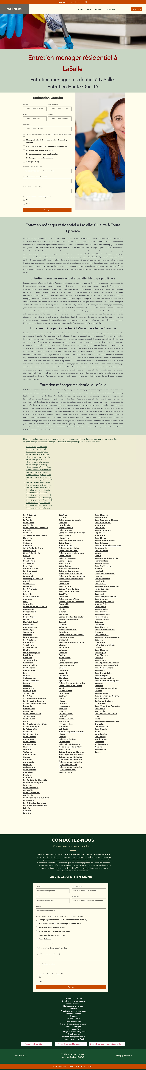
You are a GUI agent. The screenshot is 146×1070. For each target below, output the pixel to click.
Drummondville (66, 637)
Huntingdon (100, 581)
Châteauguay (29, 678)
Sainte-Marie (101, 591)
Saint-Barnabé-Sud (32, 714)
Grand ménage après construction (73, 1024)
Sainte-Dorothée (31, 596)
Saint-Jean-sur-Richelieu (35, 535)
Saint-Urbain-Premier (105, 540)
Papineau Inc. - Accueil (73, 998)
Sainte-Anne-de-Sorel (69, 589)
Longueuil (28, 576)
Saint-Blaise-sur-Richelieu (35, 528)
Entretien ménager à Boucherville (39, 500)
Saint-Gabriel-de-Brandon (71, 540)
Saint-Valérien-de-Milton (35, 724)
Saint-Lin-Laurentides (69, 571)
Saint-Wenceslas (102, 614)
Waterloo (27, 752)
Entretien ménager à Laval (36, 492)
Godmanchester (102, 579)
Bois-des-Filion (30, 665)
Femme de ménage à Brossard (38, 482)
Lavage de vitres (73, 1019)
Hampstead (28, 624)
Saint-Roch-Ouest (67, 558)
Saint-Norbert (65, 530)
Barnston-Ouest (66, 665)
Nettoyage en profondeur (73, 1006)
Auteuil (26, 581)
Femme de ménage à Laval (37, 472)
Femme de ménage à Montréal (38, 470)
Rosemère (28, 663)
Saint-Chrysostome (104, 566)
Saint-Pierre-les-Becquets (107, 680)
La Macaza (99, 742)
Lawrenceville (101, 726)
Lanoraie (63, 523)
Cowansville (29, 762)
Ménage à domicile (73, 1021)
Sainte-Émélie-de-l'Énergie (71, 752)
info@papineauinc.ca (124, 1056)
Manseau (99, 683)
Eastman (63, 696)
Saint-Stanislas (101, 635)
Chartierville (100, 703)
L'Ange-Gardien (102, 619)
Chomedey (28, 599)
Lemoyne (27, 566)
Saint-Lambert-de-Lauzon (107, 586)
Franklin (98, 568)
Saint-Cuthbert (66, 528)
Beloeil (26, 556)
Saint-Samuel (101, 612)
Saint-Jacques (65, 561)
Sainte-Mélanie (66, 545)
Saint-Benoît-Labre (104, 673)
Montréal (27, 635)
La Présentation (30, 729)
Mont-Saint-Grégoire (33, 782)
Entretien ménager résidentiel (73, 1037)
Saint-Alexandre (30, 788)
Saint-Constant (30, 515)
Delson (26, 683)
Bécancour (64, 607)
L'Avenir (62, 624)
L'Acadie (27, 530)
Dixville (62, 668)
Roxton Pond (29, 754)
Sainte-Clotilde (102, 563)
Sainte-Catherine (31, 680)
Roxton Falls (29, 709)
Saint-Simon (29, 716)
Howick (98, 576)
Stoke (97, 719)
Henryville (28, 790)
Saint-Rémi (28, 523)
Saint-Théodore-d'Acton (34, 703)
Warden (27, 749)
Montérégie (28, 800)
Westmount (29, 632)
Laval (25, 602)
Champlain (100, 642)
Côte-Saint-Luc (30, 627)
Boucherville (29, 561)
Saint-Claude (101, 729)
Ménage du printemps (73, 1029)
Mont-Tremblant (66, 719)
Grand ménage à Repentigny (37, 454)
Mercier (26, 675)
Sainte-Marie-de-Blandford (71, 602)
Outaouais (99, 624)
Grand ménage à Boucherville (38, 457)
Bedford (27, 775)
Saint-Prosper (101, 675)
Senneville (28, 604)
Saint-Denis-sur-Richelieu (71, 579)
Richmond (64, 647)
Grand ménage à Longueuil (37, 452)
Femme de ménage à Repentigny (39, 477)
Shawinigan (100, 653)
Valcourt (63, 653)
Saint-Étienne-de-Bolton (70, 686)
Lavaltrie (27, 813)
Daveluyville (100, 607)
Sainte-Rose (29, 584)
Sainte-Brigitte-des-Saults (71, 617)
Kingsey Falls (101, 604)
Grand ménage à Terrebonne (37, 462)
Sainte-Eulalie (101, 609)
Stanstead (63, 678)
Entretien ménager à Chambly (38, 508)
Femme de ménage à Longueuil (38, 475)
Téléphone (52, 115)
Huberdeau (64, 706)
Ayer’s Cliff (64, 680)
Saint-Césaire (29, 742)
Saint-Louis (28, 693)
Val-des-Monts (101, 617)
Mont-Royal (28, 630)
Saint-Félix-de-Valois (68, 551)
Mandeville (64, 538)
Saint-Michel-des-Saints (70, 744)
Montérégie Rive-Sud (33, 579)
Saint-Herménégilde (68, 663)
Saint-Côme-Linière (104, 668)
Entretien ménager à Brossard (38, 503)
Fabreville (27, 594)
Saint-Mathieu (101, 515)
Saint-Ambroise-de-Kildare (71, 553)
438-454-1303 (80, 2)
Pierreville (63, 596)
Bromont (27, 760)
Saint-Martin (100, 670)
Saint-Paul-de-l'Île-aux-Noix (36, 798)
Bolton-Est (64, 693)
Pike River (28, 772)
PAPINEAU (15, 9)
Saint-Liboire (29, 719)
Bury (97, 716)
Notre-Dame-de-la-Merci (70, 747)
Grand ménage (74, 1034)
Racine (62, 655)
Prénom (26, 104)
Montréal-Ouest (30, 622)
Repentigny (28, 642)
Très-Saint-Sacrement (105, 574)
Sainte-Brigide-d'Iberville (35, 780)
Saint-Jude (28, 696)
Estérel (98, 752)
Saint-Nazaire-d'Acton (33, 701)
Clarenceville (101, 548)
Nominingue (101, 739)
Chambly (27, 545)
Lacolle (98, 556)
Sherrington (100, 535)
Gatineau (99, 622)
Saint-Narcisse (101, 627)
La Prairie (27, 520)
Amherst (63, 709)
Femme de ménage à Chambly (38, 487)
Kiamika (98, 747)
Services (73, 1008)
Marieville (27, 538)
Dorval (26, 619)
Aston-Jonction (102, 698)
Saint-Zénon (65, 749)
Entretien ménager (73, 1026)
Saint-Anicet (100, 584)
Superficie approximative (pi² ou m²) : (35, 177)
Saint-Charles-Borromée (34, 803)
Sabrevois (27, 785)
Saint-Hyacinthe (30, 734)
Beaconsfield (29, 612)
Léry (25, 673)
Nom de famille (54, 104)
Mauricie (99, 658)
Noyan (98, 553)
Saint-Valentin (101, 551)
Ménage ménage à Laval (36, 449)
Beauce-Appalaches (104, 602)
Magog (62, 701)
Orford (62, 698)
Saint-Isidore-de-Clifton (106, 714)
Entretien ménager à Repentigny (39, 498)
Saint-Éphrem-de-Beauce (107, 663)
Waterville (64, 673)
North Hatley (65, 658)
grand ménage (31, 442)
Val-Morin (63, 726)
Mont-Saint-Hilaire (32, 553)
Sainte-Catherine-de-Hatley (72, 683)
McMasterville (29, 551)
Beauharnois (29, 670)
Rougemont (29, 739)
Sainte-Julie (28, 558)
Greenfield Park (30, 568)
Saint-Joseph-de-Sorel (69, 591)
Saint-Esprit (64, 563)
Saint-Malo (100, 709)
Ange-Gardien (30, 744)
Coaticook (63, 675)
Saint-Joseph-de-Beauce (106, 596)
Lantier (62, 737)
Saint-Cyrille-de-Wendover (71, 635)
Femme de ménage (73, 1014)
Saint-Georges (101, 599)
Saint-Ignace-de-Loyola (70, 520)
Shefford (27, 747)
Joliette (26, 808)
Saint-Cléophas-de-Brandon (72, 533)
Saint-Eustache (30, 647)
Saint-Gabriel (65, 543)
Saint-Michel (100, 538)
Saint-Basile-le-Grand (33, 548)
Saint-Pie (27, 731)
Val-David (63, 729)
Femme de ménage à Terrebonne (39, 485)
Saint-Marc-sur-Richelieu (71, 574)
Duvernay (27, 586)
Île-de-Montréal (30, 637)
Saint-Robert (65, 586)
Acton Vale (28, 711)
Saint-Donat (100, 749)
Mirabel (26, 650)
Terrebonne (28, 645)
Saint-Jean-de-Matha (69, 548)
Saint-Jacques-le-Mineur (106, 520)
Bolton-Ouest (65, 691)
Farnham (27, 777)
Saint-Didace (65, 535)
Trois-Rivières (101, 655)
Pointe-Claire (29, 617)
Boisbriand (28, 655)
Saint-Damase (29, 737)
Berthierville (65, 525)
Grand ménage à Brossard (36, 459)
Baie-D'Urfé (28, 609)
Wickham (63, 627)
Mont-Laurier (101, 734)
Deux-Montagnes (31, 653)
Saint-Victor (100, 660)
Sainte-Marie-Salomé (69, 568)
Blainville (27, 658)
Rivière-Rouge (101, 744)
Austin (62, 688)
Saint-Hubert (29, 563)
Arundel (63, 703)
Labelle (62, 711)
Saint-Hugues (29, 691)
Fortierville (64, 604)
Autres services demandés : (32, 167)
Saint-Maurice (101, 650)
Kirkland (27, 614)
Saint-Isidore (29, 668)
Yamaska (27, 686)
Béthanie (27, 706)
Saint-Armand (29, 770)
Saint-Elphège (101, 693)
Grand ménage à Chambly (36, 464)
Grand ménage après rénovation (73, 1011)
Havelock (99, 571)
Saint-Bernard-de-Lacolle (106, 558)
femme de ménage (47, 442)
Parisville (99, 686)
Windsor (63, 650)
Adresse (26, 124)
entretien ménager (66, 442)
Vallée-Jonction (102, 589)
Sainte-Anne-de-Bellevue (35, 607)
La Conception (66, 714)
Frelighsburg (29, 767)
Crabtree (27, 810)
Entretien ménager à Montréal (38, 490)
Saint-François (30, 589)
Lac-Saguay (100, 737)
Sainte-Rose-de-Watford (106, 665)
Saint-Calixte (65, 566)
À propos (73, 1016)
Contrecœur (64, 581)
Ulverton (63, 645)
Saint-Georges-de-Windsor (71, 642)
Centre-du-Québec (104, 701)
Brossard (27, 574)
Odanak (62, 612)
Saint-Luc (27, 533)
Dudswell (63, 640)
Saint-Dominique (31, 726)
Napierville (28, 525)
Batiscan (99, 640)
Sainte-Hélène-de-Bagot (34, 698)
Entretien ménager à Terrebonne (39, 505)
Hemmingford (101, 561)
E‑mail (25, 115)
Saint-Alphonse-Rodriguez (71, 754)
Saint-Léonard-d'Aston (69, 599)
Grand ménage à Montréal (36, 447)
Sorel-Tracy (64, 594)
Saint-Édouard (101, 543)
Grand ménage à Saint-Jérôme (38, 467)
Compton (63, 670)
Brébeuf (63, 716)
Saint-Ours (64, 584)
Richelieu (27, 540)
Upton (26, 721)
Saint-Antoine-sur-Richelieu (72, 576)
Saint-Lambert (30, 571)
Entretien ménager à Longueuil (38, 495)
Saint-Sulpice (29, 640)
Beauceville (100, 594)
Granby (26, 757)
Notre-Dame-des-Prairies (35, 805)
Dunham (27, 765)
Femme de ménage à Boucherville (39, 480)
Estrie (97, 731)
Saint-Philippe (65, 772)
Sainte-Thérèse (30, 660)
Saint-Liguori (65, 556)
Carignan (27, 543)
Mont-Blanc (64, 721)
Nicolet (62, 609)
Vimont (26, 591)
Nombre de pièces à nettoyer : (33, 187)
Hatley (62, 660)
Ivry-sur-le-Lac (66, 724)
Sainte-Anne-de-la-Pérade (107, 637)
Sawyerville (100, 711)
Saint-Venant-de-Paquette (107, 706)
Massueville (28, 688)
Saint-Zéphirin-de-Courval (107, 696)
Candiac (27, 517)
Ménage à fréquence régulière (73, 1031)
